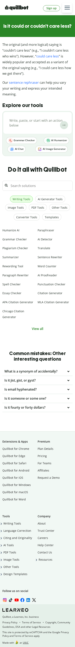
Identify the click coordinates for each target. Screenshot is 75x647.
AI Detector (45, 239)
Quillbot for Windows (16, 485)
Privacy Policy (9, 622)
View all (37, 329)
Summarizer (10, 257)
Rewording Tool (12, 266)
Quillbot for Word (14, 499)
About (42, 523)
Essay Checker (11, 293)
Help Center (46, 545)
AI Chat (19, 149)
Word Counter (47, 266)
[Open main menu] (67, 8)
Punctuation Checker (51, 284)
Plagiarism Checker (15, 248)
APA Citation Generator (17, 302)
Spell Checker (11, 284)
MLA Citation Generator (53, 302)
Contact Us (45, 552)
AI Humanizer (59, 140)
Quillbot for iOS (12, 478)
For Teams (44, 463)
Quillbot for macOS (15, 492)
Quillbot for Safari (14, 463)
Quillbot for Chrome (15, 449)
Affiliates (43, 470)
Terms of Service (31, 622)
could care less (47, 56)
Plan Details (45, 449)
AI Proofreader (47, 275)
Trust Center (46, 531)
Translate (44, 248)
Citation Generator (50, 293)
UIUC (26, 642)
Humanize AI (10, 230)
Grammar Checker (24, 140)
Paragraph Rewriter (15, 275)
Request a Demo (49, 478)
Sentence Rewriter (50, 257)
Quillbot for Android (15, 470)
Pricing (42, 456)
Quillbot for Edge (13, 456)
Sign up (51, 8)
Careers (43, 538)
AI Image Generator (54, 149)
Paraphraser (46, 230)
